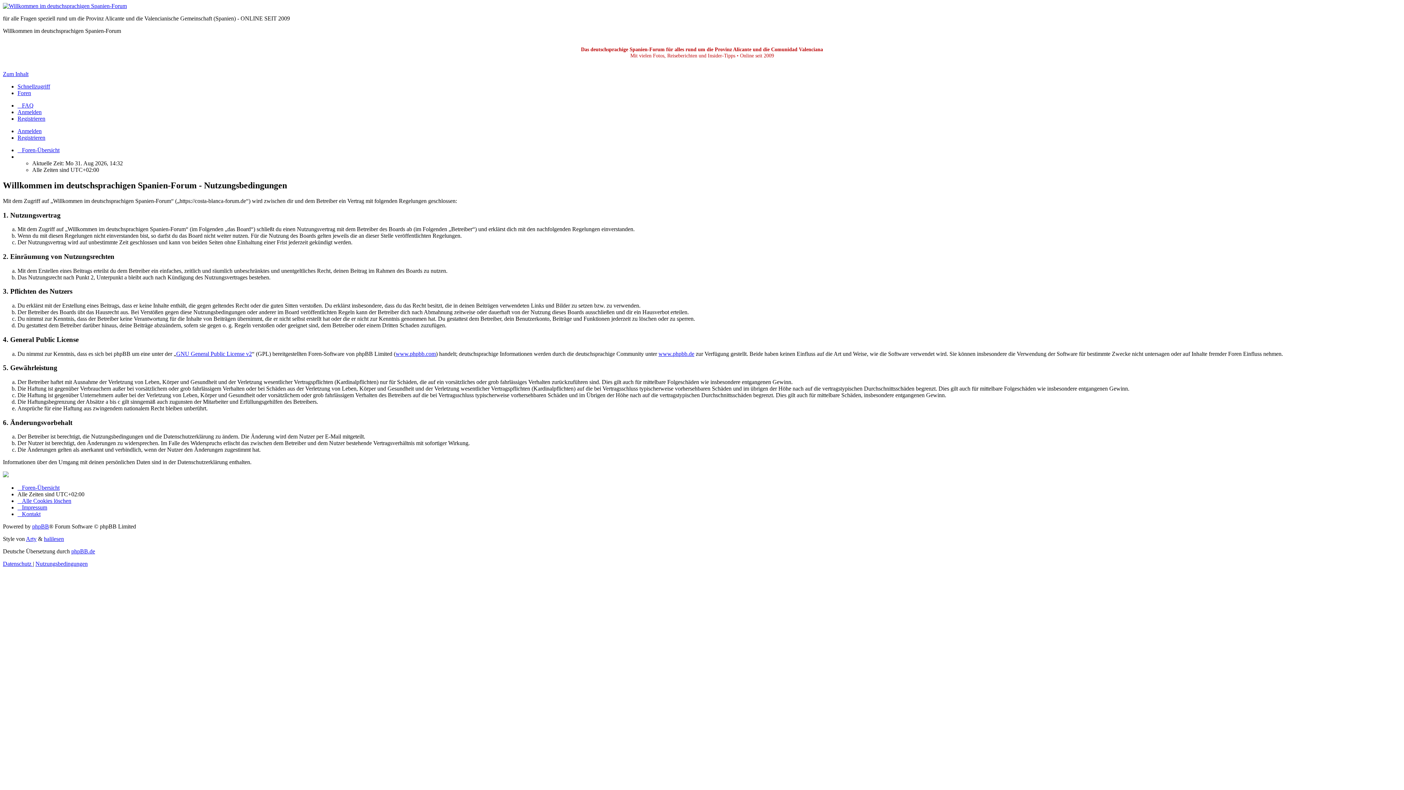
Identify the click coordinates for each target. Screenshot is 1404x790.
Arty (31, 539)
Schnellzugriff (34, 86)
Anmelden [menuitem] (30, 112)
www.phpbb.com (416, 354)
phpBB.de (83, 551)
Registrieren (31, 138)
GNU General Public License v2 (214, 354)
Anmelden (30, 131)
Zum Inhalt (16, 74)
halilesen (54, 539)
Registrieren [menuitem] (31, 119)
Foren (24, 93)
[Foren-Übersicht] (65, 6)
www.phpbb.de (676, 354)
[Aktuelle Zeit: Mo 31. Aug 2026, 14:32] (20, 157)
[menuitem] (26, 105)
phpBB (40, 526)
